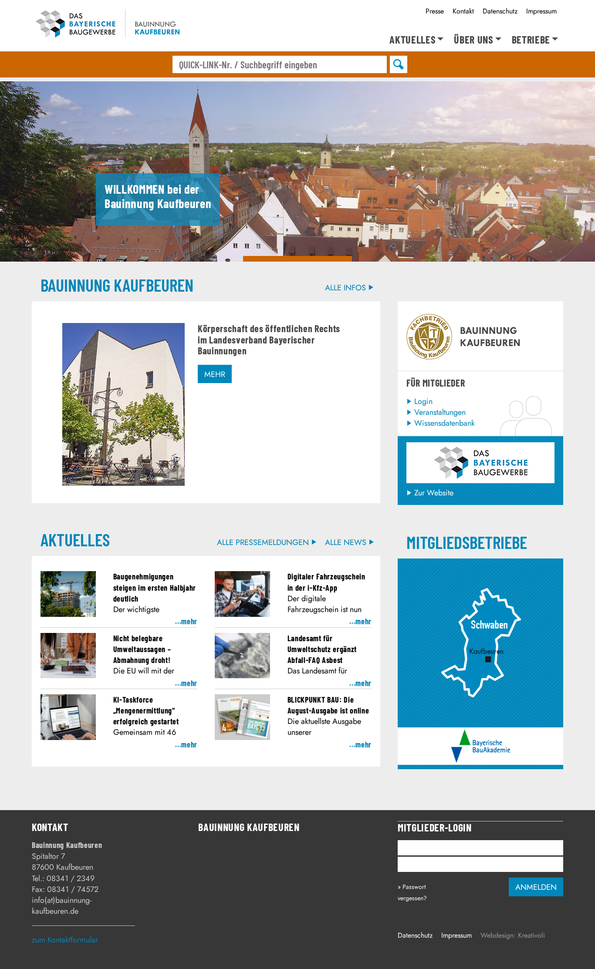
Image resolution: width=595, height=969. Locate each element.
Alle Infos (345, 288)
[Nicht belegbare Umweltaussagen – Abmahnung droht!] (68, 675)
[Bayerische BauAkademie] (480, 734)
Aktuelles (412, 40)
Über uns (473, 40)
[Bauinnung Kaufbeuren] (480, 568)
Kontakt (463, 11)
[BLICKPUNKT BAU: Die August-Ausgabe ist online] (242, 737)
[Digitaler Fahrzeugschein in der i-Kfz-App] (242, 614)
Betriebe (531, 40)
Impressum (541, 11)
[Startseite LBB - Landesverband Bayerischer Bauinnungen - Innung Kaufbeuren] (111, 25)
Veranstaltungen (440, 412)
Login (423, 401)
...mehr (186, 621)
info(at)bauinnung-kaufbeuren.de (61, 906)
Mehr (214, 374)
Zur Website (433, 492)
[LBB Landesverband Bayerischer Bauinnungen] (480, 462)
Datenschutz (500, 11)
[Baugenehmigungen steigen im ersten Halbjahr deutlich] (68, 614)
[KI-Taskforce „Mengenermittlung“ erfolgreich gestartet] (68, 737)
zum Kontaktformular (65, 939)
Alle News (345, 542)
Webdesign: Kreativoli (512, 935)
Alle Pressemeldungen (263, 542)
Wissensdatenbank (444, 423)
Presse (435, 11)
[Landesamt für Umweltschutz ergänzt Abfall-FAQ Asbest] (242, 675)
